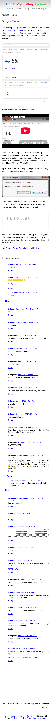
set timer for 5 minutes (14, 30)
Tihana (10, 427)
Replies (10, 289)
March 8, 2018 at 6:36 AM (27, 636)
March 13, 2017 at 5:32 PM (26, 547)
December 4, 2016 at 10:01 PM (25, 427)
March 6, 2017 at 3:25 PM (25, 527)
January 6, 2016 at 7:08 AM (28, 335)
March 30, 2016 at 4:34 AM (28, 375)
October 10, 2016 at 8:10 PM (26, 414)
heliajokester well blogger (18, 455)
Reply (10, 270)
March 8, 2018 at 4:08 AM (25, 621)
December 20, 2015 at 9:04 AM (27, 322)
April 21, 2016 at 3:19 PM (27, 388)
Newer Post (7, 708)
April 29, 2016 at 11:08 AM (28, 293)
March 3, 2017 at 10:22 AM (26, 513)
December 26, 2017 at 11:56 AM (31, 480)
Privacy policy (20, 718)
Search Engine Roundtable (17, 248)
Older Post (45, 708)
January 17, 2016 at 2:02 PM (26, 348)
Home (26, 708)
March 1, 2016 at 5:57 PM (27, 362)
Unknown (11, 264)
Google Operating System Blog (17, 716)
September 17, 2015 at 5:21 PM (27, 309)
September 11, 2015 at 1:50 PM (27, 277)
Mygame (11, 649)
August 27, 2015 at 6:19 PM (26, 264)
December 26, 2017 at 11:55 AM (28, 592)
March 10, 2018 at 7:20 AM (25, 649)
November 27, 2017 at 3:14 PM (29, 579)
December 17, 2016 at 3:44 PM (29, 442)
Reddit (36, 248)
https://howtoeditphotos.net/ (26, 657)
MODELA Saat (14, 569)
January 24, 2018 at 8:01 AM (26, 607)
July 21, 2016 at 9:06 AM (25, 401)
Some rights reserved (36, 718)
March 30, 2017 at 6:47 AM (26, 560)
